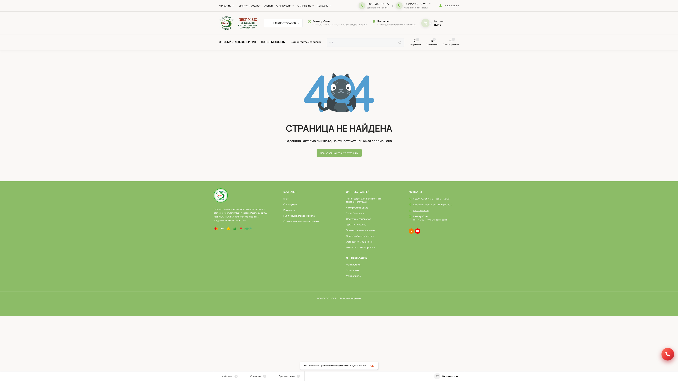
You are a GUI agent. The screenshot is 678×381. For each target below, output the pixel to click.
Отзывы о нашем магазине (360, 230)
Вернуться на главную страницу (339, 153)
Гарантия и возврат (356, 224)
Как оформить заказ (357, 207)
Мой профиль (353, 264)
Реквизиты (289, 210)
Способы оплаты (355, 213)
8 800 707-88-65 (378, 4)
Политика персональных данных (301, 221)
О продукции (290, 204)
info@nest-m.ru (421, 210)
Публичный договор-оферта (299, 215)
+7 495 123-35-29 (415, 4)
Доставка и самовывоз (358, 218)
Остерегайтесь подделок (360, 236)
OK (372, 365)
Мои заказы (352, 270)
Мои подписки (353, 275)
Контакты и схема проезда (360, 247)
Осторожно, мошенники (359, 241)
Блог (286, 198)
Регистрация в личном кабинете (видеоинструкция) (364, 200)
